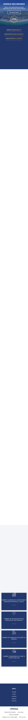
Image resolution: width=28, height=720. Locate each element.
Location (14, 696)
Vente (14, 694)
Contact (14, 701)
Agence (14, 698)
